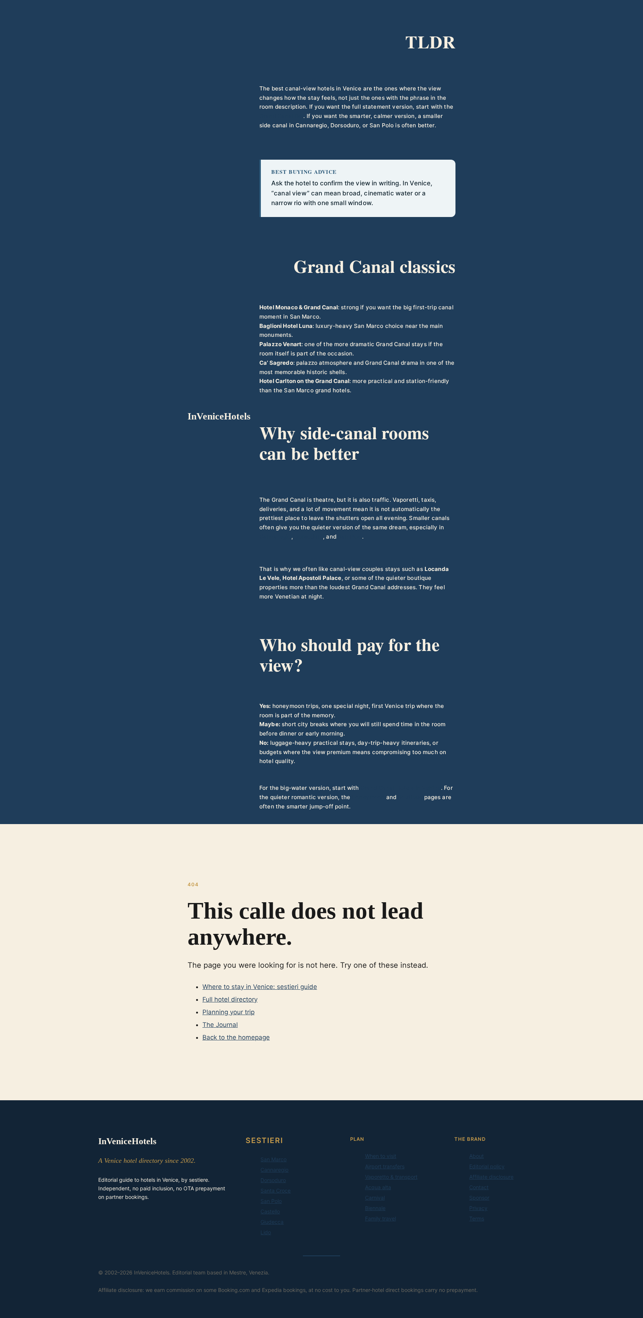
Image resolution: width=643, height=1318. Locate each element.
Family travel (380, 1218)
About (476, 1156)
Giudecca (272, 1222)
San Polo (350, 536)
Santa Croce (275, 1190)
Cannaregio (275, 536)
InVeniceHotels (219, 416)
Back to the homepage (236, 1037)
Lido (265, 1232)
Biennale (375, 1208)
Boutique (410, 797)
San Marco (273, 1159)
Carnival (375, 1197)
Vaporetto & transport (391, 1177)
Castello (270, 1211)
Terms (476, 1218)
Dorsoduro (308, 536)
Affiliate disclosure (491, 1177)
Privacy (478, 1208)
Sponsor (479, 1197)
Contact (479, 1187)
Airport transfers (384, 1166)
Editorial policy (487, 1166)
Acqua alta (378, 1187)
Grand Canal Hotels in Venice (401, 787)
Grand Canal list (281, 115)
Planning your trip (228, 1012)
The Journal (220, 1024)
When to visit (380, 1156)
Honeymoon (368, 797)
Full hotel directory (229, 999)
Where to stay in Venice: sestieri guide (259, 986)
